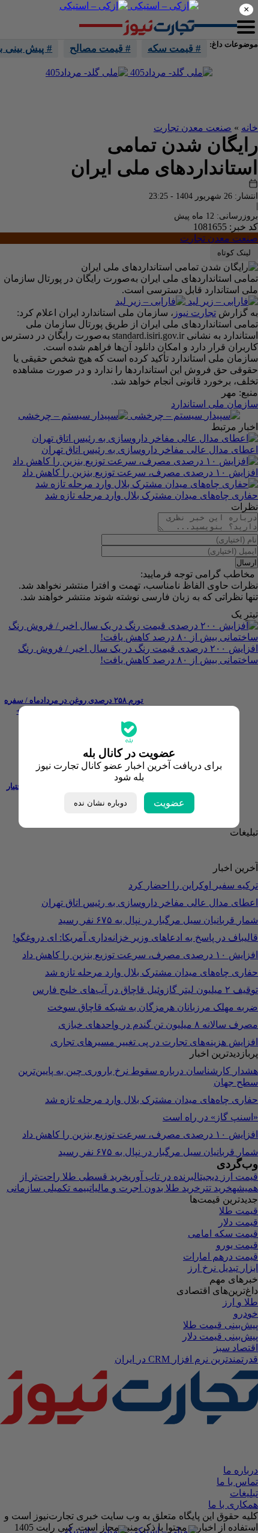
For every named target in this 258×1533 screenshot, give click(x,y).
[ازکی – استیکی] (163, 6)
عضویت (169, 803)
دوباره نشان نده (100, 802)
